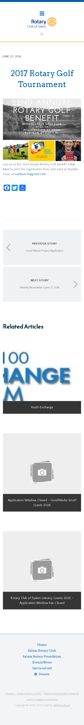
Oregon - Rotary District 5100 (23, 693)
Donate (44, 674)
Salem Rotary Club (42, 650)
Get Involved (42, 668)
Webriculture (62, 705)
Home (42, 645)
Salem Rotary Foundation (42, 656)
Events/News (42, 662)
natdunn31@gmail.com (30, 174)
